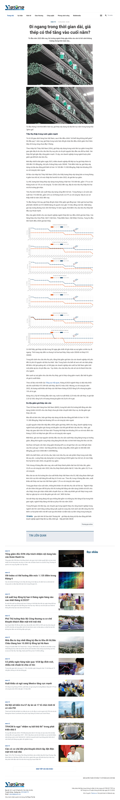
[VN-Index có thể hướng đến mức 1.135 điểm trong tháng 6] (71, 580)
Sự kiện (20, 15)
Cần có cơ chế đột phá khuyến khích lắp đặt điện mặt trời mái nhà (29, 750)
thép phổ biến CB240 (66, 519)
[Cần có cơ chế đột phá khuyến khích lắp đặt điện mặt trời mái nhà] (71, 753)
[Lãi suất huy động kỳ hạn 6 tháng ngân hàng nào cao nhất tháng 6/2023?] (71, 601)
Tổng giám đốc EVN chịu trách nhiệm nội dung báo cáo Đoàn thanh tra (30, 555)
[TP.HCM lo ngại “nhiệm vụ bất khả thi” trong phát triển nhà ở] (71, 731)
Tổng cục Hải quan (52, 383)
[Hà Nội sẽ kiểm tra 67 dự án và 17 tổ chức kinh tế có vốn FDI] (71, 709)
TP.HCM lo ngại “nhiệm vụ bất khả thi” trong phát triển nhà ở (29, 728)
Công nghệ (50, 15)
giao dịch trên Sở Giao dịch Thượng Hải (47, 516)
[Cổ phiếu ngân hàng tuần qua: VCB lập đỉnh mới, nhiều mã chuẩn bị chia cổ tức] (71, 666)
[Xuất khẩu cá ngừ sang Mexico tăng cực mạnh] (71, 688)
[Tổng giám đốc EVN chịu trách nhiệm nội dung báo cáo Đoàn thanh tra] (71, 558)
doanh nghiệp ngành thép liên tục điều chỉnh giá (42, 519)
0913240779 (25, 792)
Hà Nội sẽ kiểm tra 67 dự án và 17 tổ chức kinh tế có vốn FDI (30, 706)
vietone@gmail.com (15, 794)
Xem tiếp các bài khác (44, 769)
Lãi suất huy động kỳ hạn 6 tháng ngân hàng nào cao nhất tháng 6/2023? (29, 598)
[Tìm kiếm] (106, 15)
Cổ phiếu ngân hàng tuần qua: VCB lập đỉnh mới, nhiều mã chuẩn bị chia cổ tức (29, 663)
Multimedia (77, 15)
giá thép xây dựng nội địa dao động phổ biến (76, 516)
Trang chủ (10, 15)
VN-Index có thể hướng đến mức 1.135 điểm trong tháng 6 (30, 577)
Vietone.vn (94, 793)
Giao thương (39, 15)
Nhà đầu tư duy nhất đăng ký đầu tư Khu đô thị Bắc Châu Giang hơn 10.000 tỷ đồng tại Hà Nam (30, 642)
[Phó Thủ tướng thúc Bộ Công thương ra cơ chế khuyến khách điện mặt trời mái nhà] (71, 623)
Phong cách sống (63, 15)
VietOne (15, 7)
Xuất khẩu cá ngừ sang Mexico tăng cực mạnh (28, 683)
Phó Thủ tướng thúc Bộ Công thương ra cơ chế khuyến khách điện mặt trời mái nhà (28, 620)
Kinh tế (28, 15)
